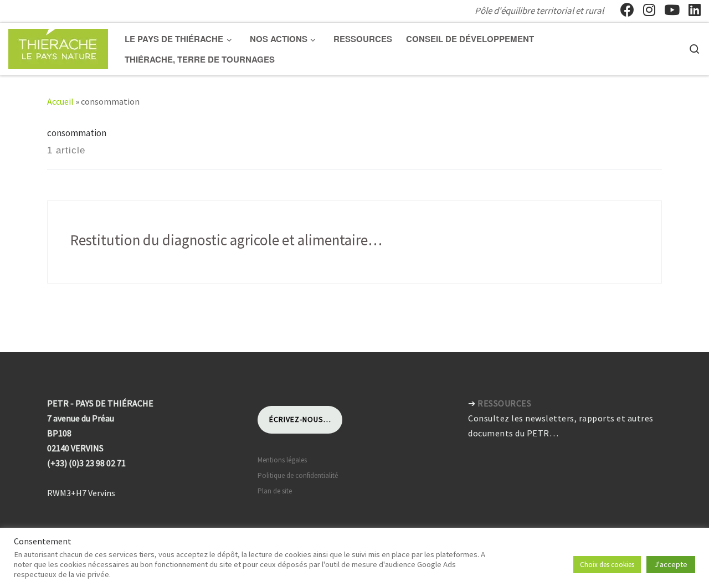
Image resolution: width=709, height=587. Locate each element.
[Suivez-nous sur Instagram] (649, 10)
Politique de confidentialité (298, 475)
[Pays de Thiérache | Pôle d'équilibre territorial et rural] (58, 47)
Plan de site (275, 491)
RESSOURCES (504, 403)
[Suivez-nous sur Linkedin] (695, 10)
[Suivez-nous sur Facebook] (627, 10)
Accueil (60, 101)
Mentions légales (282, 460)
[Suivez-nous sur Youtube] (672, 10)
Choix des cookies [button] (607, 564)
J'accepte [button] (670, 564)
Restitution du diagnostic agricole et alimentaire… (226, 239)
